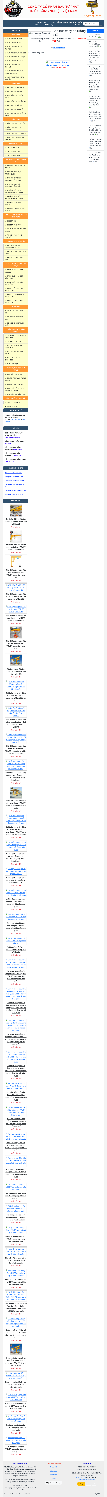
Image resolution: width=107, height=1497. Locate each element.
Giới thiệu (53, 1474)
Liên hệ (53, 1478)
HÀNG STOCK (12, 406)
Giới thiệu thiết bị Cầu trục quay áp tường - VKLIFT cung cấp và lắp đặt (16, 547)
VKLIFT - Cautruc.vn (13, 402)
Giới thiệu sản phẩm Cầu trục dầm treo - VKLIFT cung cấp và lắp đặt (16, 618)
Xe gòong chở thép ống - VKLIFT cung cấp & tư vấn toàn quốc (15, 1195)
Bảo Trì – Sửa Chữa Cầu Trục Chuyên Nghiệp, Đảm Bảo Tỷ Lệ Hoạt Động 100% (95, 157)
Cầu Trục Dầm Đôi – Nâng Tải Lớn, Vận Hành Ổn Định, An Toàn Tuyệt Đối (95, 70)
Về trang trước (59, 48)
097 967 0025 (81, 1477)
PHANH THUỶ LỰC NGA (14, 384)
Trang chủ (53, 1467)
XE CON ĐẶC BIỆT (12, 155)
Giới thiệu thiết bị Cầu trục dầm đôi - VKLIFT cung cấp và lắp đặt (16, 521)
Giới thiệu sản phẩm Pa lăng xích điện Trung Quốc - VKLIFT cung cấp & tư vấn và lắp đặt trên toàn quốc (15, 976)
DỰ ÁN (74, 23)
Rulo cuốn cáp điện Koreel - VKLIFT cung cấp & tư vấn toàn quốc (15, 1384)
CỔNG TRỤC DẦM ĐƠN (14, 87)
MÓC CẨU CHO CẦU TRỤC (15, 394)
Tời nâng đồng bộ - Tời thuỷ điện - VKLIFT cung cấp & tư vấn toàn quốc (15, 1217)
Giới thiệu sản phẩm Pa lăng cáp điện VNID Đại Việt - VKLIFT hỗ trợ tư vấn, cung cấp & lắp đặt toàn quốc (16, 1071)
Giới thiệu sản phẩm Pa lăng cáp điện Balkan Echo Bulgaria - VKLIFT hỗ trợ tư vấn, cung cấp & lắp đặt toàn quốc (16, 1039)
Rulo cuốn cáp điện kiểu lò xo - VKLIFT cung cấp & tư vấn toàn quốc (15, 1406)
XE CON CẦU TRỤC (13, 151)
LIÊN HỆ (80, 23)
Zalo (94, 1484)
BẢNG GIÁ (59, 23)
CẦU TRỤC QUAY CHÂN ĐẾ (15, 53)
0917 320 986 (15, 419)
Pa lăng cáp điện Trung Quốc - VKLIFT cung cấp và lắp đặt (16, 949)
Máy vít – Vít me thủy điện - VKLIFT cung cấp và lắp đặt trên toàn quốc (15, 1239)
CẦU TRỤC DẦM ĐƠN (13, 39)
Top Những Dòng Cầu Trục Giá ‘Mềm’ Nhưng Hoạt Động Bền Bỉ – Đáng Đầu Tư (95, 116)
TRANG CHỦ (38, 23)
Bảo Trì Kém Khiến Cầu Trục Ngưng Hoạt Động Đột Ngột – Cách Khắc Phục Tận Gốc (95, 130)
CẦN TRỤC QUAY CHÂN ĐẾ (15, 133)
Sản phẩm (53, 1471)
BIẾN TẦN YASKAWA (13, 225)
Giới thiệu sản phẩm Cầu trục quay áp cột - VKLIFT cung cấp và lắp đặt (16, 596)
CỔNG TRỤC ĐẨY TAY (14, 105)
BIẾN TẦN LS (10, 221)
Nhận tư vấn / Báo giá (53, 1483)
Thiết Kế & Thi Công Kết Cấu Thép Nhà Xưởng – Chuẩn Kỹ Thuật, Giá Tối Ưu (95, 142)
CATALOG (67, 22)
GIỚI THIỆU (46, 23)
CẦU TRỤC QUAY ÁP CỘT (15, 57)
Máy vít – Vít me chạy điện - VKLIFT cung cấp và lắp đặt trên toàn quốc (16, 1260)
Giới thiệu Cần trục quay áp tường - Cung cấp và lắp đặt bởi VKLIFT (15, 880)
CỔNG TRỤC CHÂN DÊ (14, 109)
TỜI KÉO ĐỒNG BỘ (13, 341)
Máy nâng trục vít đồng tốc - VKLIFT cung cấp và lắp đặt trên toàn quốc (15, 1282)
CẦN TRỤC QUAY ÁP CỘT (15, 123)
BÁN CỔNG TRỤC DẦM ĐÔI (15, 101)
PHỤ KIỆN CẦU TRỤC (13, 374)
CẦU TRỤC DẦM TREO (14, 61)
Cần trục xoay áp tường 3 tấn (57, 65)
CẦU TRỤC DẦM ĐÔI (13, 43)
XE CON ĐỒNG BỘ (12, 147)
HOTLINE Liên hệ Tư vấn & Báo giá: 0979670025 (95, 44)
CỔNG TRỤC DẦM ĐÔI (14, 91)
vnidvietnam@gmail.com (87, 1479)
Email (88, 1484)
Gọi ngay (81, 1484)
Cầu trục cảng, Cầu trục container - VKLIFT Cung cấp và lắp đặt (16, 671)
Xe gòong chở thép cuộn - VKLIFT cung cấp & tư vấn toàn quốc (15, 1427)
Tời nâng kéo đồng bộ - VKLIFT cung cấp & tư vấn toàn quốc (15, 1449)
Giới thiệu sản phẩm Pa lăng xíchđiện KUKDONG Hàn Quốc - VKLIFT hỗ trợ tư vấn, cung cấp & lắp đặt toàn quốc (16, 1008)
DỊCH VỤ (53, 23)
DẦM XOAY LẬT (11, 364)
